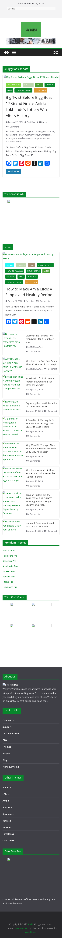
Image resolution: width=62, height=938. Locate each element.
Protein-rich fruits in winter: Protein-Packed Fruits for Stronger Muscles (40, 381)
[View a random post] (55, 52)
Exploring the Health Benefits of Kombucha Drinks (41, 405)
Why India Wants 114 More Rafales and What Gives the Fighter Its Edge (40, 473)
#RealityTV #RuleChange (28, 138)
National (50, 85)
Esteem (6, 827)
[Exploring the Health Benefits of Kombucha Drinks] (13, 407)
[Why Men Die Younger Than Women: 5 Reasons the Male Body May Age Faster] (13, 453)
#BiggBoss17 (31, 131)
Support (7, 726)
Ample (6, 800)
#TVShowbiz (45, 138)
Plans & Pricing (11, 766)
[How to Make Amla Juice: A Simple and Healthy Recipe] (31, 256)
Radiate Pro (9, 576)
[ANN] (6, 52)
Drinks (10, 265)
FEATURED (28, 85)
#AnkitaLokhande (16, 131)
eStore (6, 794)
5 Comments (34, 436)
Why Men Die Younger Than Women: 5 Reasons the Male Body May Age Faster (41, 448)
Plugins (6, 753)
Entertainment (13, 85)
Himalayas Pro (10, 586)
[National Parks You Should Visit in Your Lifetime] (13, 527)
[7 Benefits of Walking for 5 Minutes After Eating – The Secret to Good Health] (13, 428)
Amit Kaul (31, 122)
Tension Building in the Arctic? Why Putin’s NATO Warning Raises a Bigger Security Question (39, 499)
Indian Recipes (33, 271)
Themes (7, 746)
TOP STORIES (40, 90)
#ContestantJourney (15, 134)
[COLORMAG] (10, 684)
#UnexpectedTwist (14, 141)
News (9, 90)
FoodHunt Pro (10, 555)
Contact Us (8, 720)
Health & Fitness (45, 265)
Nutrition (32, 276)
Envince (7, 787)
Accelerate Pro (10, 566)
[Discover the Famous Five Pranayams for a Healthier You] (13, 343)
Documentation (11, 733)
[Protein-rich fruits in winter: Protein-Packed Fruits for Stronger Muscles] (13, 386)
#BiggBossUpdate (46, 131)
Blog (5, 760)
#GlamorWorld (31, 134)
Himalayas (8, 833)
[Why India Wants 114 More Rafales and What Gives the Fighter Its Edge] (13, 477)
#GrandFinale (45, 134)
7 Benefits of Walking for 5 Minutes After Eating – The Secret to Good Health (40, 423)
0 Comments (34, 461)
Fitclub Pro (8, 581)
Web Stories (9, 550)
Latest (39, 85)
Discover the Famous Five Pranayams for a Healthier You (40, 339)
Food (31, 265)
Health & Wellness (15, 271)
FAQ (5, 740)
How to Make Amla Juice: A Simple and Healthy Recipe (28, 291)
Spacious (7, 807)
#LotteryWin (11, 138)
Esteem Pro (9, 571)
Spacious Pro (9, 560)
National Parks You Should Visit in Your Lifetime (40, 525)
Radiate (7, 820)
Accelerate (8, 814)
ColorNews (8, 840)
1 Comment (13, 126)
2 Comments (44, 301)
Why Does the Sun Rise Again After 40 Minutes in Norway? (41, 362)
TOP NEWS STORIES (23, 90)
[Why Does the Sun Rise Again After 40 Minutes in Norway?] (13, 365)
